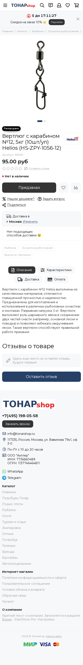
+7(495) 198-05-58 (20, 416)
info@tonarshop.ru (21, 434)
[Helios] (72, 138)
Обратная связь (14, 595)
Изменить (30, 221)
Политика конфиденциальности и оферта (34, 578)
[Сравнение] (76, 187)
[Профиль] (59, 5)
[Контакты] (50, 5)
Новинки (9, 492)
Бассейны (9, 558)
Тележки (8, 546)
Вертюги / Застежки (17, 254)
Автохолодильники (16, 564)
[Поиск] (42, 5)
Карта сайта (54, 636)
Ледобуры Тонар (15, 498)
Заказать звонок (17, 424)
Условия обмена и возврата (23, 590)
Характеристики (59, 270)
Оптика (7, 534)
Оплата (59, 279)
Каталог (22, 31)
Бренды (8, 552)
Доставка (32, 279)
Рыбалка (38, 31)
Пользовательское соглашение (26, 584)
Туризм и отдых (14, 522)
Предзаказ (29, 187)
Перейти (57, 22)
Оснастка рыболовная (63, 31)
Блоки (7, 619)
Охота (6, 516)
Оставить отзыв (41, 376)
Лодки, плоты (12, 504)
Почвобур (10, 540)
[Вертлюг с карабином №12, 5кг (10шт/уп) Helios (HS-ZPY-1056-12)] (41, 76)
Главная (7, 31)
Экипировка (11, 528)
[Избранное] (63, 187)
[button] (39, 121)
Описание (24, 270)
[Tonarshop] (23, 5)
